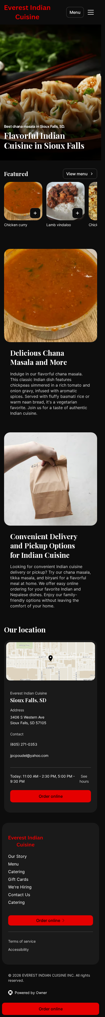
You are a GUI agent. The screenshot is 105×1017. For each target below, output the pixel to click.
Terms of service (22, 941)
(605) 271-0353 (23, 745)
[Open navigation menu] (91, 12)
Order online (51, 796)
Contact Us (19, 894)
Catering (16, 871)
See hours (84, 778)
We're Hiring (20, 886)
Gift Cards (18, 879)
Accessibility (18, 949)
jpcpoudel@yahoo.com (29, 756)
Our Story (17, 856)
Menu (75, 12)
